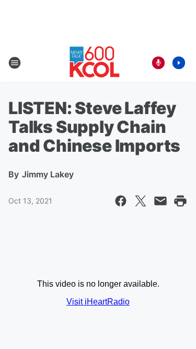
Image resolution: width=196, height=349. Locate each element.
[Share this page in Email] (160, 201)
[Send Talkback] (158, 63)
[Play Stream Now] (178, 63)
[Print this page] (180, 201)
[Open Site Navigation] (14, 63)
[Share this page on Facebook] (120, 201)
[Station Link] (95, 63)
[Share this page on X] (140, 201)
